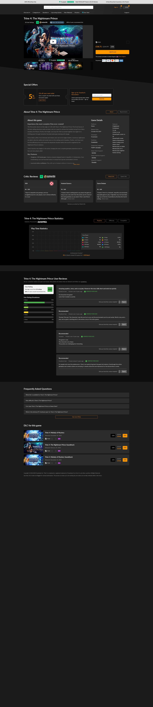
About (111, 112)
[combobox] (78, 7)
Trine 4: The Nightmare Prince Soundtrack (59, 445)
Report (124, 302)
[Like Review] (119, 302)
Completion (123, 220)
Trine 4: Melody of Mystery (54, 433)
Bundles (45, 12)
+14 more (98, 147)
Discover (26, 12)
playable (94, 162)
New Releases (68, 12)
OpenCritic (124, 176)
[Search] (91, 7)
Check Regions (122, 56)
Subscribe (101, 98)
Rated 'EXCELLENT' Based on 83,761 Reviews (87, 2)
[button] (30, 2)
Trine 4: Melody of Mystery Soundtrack (59, 457)
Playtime (99, 220)
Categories (36, 12)
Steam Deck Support (97, 151)
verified (94, 153)
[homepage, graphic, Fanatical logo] (32, 7)
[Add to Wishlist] (127, 42)
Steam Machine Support (98, 155)
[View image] (31, 66)
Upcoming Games (56, 12)
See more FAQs (76, 417)
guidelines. (84, 281)
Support (126, 12)
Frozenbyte (94, 142)
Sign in (116, 7)
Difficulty (111, 220)
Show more (77, 164)
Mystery (77, 12)
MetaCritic (111, 176)
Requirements (123, 112)
